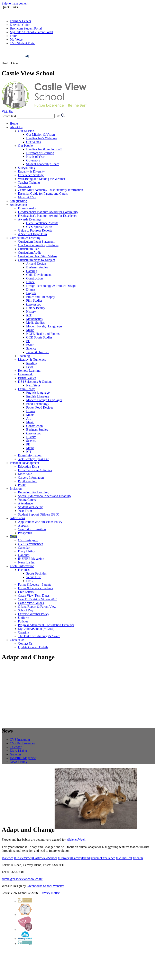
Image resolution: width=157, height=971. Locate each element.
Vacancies (24, 186)
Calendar (24, 547)
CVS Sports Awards (39, 226)
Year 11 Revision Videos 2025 (37, 599)
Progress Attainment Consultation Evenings (46, 625)
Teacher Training (29, 182)
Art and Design (36, 263)
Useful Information (22, 566)
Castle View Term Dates (33, 595)
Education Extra (28, 466)
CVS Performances (30, 544)
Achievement (18, 204)
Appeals (23, 525)
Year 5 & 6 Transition (32, 529)
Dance (30, 282)
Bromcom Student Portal (26, 28)
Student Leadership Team (42, 164)
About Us (16, 127)
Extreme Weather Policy (33, 614)
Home (14, 123)
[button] (27, 56)
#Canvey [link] (64, 858)
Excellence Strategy (31, 175)
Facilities (23, 569)
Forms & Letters (20, 21)
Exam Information (29, 455)
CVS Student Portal (22, 43)
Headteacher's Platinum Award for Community (48, 212)
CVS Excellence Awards (42, 223)
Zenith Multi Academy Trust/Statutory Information (50, 190)
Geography (33, 304)
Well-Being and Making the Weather (41, 179)
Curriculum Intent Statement (36, 241)
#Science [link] (7, 858)
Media (30, 415)
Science (31, 348)
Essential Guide (20, 24)
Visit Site (7, 111)
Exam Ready (26, 389)
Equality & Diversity (31, 171)
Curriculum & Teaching (25, 238)
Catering (31, 271)
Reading (31, 363)
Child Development (39, 274)
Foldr (13, 35)
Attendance (25, 503)
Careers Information (31, 477)
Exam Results (27, 208)
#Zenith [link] (138, 858)
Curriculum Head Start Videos (37, 256)
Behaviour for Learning (33, 492)
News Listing (26, 562)
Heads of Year (35, 156)
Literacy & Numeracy (32, 359)
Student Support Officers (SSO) (38, 514)
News (13, 536)
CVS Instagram (28, 540)
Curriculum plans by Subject (36, 260)
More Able (25, 474)
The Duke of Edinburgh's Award (39, 636)
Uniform (23, 617)
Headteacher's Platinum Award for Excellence (47, 215)
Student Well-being (30, 507)
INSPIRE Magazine (31, 558)
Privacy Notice (50, 893)
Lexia (30, 367)
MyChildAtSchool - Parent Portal (31, 32)
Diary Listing (26, 551)
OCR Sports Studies (39, 337)
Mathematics (34, 319)
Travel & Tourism (37, 352)
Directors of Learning (40, 153)
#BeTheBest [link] (124, 858)
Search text (9, 116)
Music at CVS (27, 197)
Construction (34, 278)
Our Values (33, 142)
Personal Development (24, 462)
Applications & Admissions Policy (40, 522)
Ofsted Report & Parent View (37, 606)
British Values (27, 378)
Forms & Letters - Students (35, 588)
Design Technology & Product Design (51, 285)
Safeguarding (26, 167)
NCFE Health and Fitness (42, 333)
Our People (25, 145)
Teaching (24, 356)
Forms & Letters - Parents (34, 584)
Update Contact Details (33, 647)
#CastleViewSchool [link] (44, 858)
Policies (23, 621)
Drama (30, 289)
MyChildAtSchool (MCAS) (36, 628)
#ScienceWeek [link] (75, 839)
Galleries (23, 555)
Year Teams (25, 510)
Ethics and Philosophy (40, 297)
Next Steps (33, 385)
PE (28, 341)
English (31, 293)
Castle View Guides (31, 603)
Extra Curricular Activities (35, 470)
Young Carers (27, 499)
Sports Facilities (36, 573)
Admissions (17, 518)
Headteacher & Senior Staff (44, 149)
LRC (29, 581)
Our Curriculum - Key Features (38, 245)
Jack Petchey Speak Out (33, 459)
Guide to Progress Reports (35, 230)
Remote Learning (29, 370)
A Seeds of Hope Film (32, 234)
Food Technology (37, 403)
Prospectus (25, 533)
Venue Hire (33, 577)
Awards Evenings (29, 219)
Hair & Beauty (35, 308)
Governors (33, 160)
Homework (25, 374)
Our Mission (26, 131)
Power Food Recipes (39, 407)
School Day (25, 610)
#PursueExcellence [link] (103, 858)
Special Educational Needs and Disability (44, 496)
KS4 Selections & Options (35, 381)
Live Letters (26, 592)
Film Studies (34, 300)
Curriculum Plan (28, 249)
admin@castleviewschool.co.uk (22, 879)
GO (57, 116)
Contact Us (17, 640)
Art (28, 418)
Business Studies (37, 267)
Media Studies (35, 322)
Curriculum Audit (29, 252)
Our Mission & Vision (40, 134)
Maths (30, 448)
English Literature (37, 396)
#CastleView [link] (22, 858)
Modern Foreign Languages (44, 326)
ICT (28, 315)
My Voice (16, 39)
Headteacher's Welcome (41, 138)
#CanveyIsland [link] (80, 858)
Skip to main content (15, 3)
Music (30, 330)
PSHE (30, 344)
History (31, 311)
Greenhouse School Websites (45, 886)
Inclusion (16, 488)
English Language (38, 392)
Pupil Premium (27, 481)
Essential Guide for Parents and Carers (43, 193)
